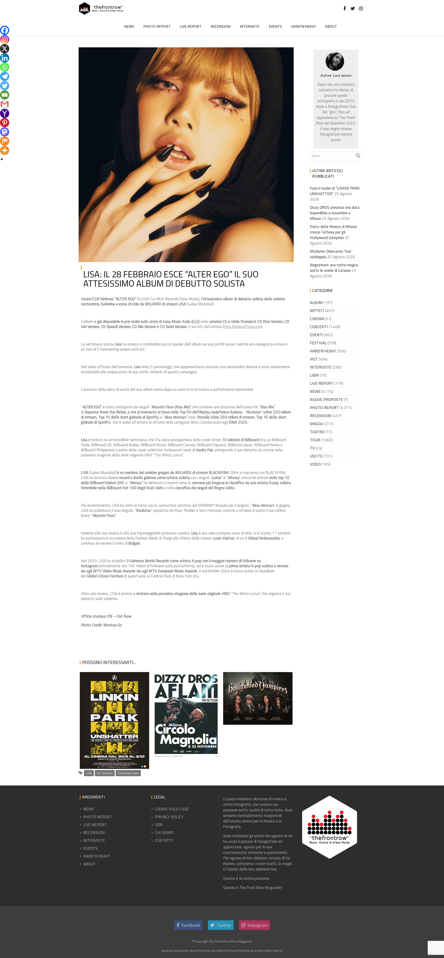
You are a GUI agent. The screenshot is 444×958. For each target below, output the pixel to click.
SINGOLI (317, 424)
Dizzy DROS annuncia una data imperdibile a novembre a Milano (182, 735)
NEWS (129, 26)
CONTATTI (164, 840)
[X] (4, 48)
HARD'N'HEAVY (323, 351)
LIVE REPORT (190, 26)
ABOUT (331, 26)
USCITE (281, 54)
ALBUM (316, 303)
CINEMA (317, 319)
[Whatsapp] (4, 67)
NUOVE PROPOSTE (326, 400)
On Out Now (104, 773)
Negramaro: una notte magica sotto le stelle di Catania (334, 267)
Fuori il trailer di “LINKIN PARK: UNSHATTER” (113, 763)
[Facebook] (4, 30)
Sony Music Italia (128, 773)
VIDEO (315, 464)
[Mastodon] (4, 131)
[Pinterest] (4, 122)
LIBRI (314, 375)
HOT (314, 359)
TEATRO (317, 432)
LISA (89, 773)
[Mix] (4, 141)
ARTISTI (255, 54)
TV (312, 448)
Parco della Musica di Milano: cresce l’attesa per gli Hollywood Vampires (257, 702)
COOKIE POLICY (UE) (172, 809)
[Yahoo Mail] (4, 113)
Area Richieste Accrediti (206, 950)
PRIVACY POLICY (169, 817)
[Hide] (2, 159)
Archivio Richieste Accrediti (243, 950)
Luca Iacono (134, 54)
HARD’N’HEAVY (303, 26)
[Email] (4, 95)
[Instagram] (4, 39)
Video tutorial (273, 950)
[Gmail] (4, 104)
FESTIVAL (318, 343)
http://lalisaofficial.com (242, 327)
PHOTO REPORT (156, 26)
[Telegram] (4, 76)
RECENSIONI (221, 26)
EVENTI (316, 335)
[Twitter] (4, 85)
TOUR (315, 440)
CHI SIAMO (164, 833)
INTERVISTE (249, 26)
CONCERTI (319, 327)
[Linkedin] (4, 58)
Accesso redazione (175, 950)
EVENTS (275, 26)
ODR (159, 825)
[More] (4, 150)
